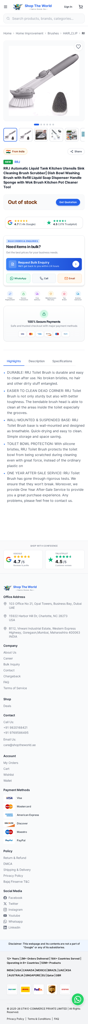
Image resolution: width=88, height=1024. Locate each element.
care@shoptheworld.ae (19, 745)
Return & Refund (14, 858)
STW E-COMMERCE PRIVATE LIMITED (44, 1008)
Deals (7, 706)
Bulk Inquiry (11, 664)
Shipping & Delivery (17, 869)
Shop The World (38, 6)
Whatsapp (16, 921)
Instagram (16, 909)
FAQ (6, 682)
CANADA (28, 970)
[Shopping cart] (81, 7)
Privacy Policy (13, 875)
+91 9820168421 (15, 727)
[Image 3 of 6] (44, 124)
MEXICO (41, 970)
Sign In (68, 6)
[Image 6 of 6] (53, 124)
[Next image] (79, 81)
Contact (9, 670)
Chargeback (12, 676)
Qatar (50, 975)
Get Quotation (68, 202)
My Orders (10, 762)
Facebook (15, 897)
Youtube (14, 915)
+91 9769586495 (16, 732)
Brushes (53, 33)
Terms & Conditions (39, 1018)
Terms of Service (15, 688)
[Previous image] (9, 81)
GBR (58, 975)
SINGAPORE (32, 975)
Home (7, 33)
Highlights (14, 361)
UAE (61, 970)
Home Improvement (29, 33)
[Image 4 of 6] (47, 124)
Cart (6, 768)
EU (43, 975)
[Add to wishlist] (78, 46)
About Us (9, 652)
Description (37, 361)
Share (78, 151)
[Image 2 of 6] (41, 124)
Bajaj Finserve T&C (16, 881)
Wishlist (8, 774)
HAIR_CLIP (70, 33)
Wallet (7, 780)
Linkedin (14, 927)
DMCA (7, 863)
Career (8, 658)
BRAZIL (52, 970)
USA (18, 970)
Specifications (62, 361)
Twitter (13, 903)
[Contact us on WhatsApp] (78, 999)
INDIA (10, 970)
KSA (68, 970)
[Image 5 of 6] (50, 124)
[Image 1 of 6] (36, 124)
